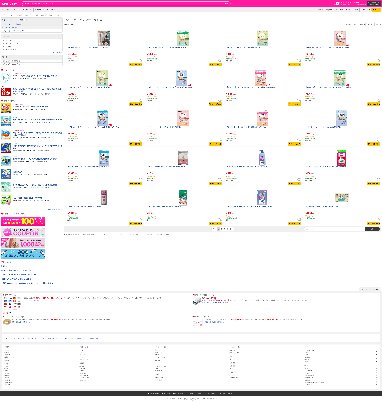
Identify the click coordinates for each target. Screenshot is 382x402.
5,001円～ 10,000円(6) (12, 64)
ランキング (51, 10)
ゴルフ (156, 350)
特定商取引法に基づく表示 (206, 393)
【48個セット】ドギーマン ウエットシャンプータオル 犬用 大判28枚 (89, 87)
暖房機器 (6, 352)
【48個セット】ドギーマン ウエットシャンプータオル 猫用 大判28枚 (327, 47)
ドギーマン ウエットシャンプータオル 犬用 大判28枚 (243, 47)
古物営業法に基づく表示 (226, 393)
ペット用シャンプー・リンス (161, 234)
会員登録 (355, 10)
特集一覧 (307, 359)
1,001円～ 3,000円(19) (12, 61)
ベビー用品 (232, 359)
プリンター (82, 368)
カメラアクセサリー (84, 359)
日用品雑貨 (7, 384)
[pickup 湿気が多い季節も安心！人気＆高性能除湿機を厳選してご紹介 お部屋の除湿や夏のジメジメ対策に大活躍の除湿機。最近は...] (32, 165)
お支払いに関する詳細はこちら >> (33, 300)
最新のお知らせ (309, 378)
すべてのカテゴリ (309, 350)
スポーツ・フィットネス (161, 357)
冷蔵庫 (6, 364)
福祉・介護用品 (233, 377)
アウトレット (40, 10)
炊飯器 (6, 368)
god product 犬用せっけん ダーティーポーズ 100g (322, 206)
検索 (226, 3)
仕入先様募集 (308, 384)
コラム (306, 361)
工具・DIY (157, 368)
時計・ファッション (234, 352)
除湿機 (31, 338)
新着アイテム (28, 10)
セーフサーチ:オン (365, 10)
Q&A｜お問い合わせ (331, 10)
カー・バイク (158, 364)
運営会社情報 (154, 393)
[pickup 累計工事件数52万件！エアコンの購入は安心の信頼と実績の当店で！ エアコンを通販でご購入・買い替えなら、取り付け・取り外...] (32, 126)
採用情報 (167, 393)
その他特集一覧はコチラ (53, 209)
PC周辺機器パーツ (84, 375)
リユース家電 (64, 338)
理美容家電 (7, 375)
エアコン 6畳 (40, 338)
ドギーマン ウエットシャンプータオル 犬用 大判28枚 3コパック (167, 47)
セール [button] (18, 10)
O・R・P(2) (9, 40)
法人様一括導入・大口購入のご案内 (314, 382)
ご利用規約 (191, 393)
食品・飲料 (232, 366)
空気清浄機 (7, 354)
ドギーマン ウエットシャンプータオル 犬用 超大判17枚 (323, 127)
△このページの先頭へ (370, 289)
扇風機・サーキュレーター (11, 357)
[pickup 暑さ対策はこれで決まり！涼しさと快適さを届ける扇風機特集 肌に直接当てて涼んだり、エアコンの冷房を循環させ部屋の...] (32, 191)
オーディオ (82, 354)
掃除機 (6, 371)
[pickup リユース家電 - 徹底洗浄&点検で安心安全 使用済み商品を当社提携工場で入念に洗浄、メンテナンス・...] (32, 204)
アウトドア (157, 354)
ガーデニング (158, 371)
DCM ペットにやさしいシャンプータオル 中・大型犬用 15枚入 (167, 167)
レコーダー (82, 352)
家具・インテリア (159, 377)
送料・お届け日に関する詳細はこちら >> (215, 302)
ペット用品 (232, 375)
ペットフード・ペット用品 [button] (30, 3)
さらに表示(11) (58, 52)
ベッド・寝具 (158, 380)
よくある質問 (308, 371)
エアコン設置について (79, 338)
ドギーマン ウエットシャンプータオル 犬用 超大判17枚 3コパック (89, 167)
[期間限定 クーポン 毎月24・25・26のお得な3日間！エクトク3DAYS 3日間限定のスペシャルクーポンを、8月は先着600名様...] (32, 113)
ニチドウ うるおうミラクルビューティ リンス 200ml (84, 206)
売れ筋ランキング (309, 357)
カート (377, 10)
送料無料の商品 (94, 338)
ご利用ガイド (308, 373)
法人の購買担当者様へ (374, 2)
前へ (214, 229)
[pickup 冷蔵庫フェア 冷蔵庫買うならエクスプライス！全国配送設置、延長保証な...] (32, 178)
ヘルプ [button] (341, 10)
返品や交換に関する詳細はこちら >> (23, 322)
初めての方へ (308, 368)
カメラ (81, 357)
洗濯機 (6, 366)
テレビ (81, 350)
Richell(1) (8, 46)
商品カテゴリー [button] (6, 10)
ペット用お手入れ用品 (146, 234)
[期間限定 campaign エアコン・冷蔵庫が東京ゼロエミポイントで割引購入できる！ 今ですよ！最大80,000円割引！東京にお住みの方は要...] (32, 82)
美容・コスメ (233, 350)
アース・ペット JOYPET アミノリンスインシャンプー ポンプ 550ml (247, 167)
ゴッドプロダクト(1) (11, 43)
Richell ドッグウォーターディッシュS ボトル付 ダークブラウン (88, 47)
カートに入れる (137, 64)
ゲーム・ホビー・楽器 (160, 366)
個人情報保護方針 (178, 393)
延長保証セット (52, 338)
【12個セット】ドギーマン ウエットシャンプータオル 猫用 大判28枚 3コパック (251, 87)
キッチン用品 (8, 382)
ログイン (348, 10)
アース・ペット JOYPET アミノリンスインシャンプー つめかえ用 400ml (249, 206)
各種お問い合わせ (309, 375)
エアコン (6, 350)
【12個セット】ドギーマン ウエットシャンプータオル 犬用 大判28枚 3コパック (331, 87)
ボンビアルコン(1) (11, 49)
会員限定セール (309, 354)
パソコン (81, 366)
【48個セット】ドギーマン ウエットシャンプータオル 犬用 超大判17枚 (169, 87)
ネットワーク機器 (84, 378)
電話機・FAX (82, 380)
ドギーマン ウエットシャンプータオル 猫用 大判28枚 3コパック (246, 127)
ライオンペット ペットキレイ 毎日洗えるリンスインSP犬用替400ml (327, 167)
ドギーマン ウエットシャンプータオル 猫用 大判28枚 (164, 127)
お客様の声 (319, 10)
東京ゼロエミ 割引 (20, 338)
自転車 (156, 352)
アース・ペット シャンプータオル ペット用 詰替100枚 (164, 206)
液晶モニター (83, 371)
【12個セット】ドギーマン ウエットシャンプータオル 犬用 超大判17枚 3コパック (93, 127)
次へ (231, 229)
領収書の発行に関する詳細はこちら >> (216, 322)
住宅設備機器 (8, 380)
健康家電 (6, 378)
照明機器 (6, 373)
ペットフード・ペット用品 (115, 234)
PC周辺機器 (82, 373)
